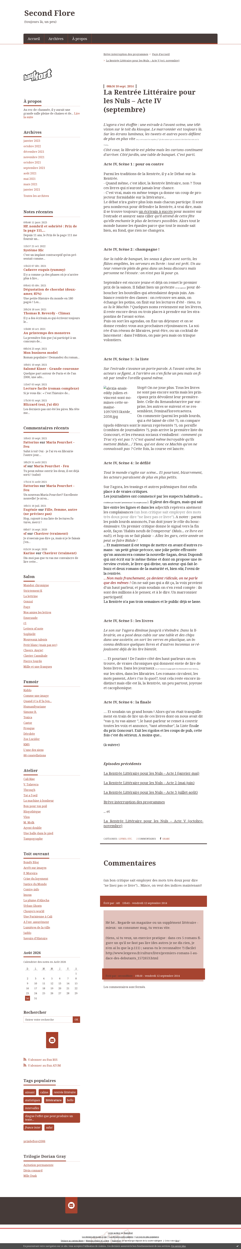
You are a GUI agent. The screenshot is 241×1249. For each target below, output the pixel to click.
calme (44, 1092)
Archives (56, 38)
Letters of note (33, 628)
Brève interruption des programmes (126, 54)
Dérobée (29, 734)
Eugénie (30, 509)
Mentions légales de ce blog (97, 1240)
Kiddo (27, 690)
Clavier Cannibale (35, 656)
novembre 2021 (33, 157)
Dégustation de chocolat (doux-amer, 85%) (49, 291)
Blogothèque (32, 811)
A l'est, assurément (36, 922)
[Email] (52, 1040)
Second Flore (49, 13)
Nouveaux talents (35, 639)
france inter (32, 1127)
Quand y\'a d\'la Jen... (37, 701)
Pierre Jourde (32, 661)
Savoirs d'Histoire (35, 938)
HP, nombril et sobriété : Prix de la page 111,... (50, 228)
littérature (54, 1100)
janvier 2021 (31, 189)
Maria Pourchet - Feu (48, 444)
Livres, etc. (125, 838)
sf (24, 466)
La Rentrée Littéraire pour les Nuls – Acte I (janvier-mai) (151, 773)
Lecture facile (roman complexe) (51, 388)
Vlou (26, 817)
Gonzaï (28, 601)
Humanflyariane (34, 707)
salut (49, 1127)
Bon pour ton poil (35, 806)
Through (29, 790)
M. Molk (28, 822)
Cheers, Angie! (33, 650)
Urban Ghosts (32, 906)
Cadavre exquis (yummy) (44, 270)
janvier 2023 (31, 141)
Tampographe (33, 839)
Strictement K (32, 591)
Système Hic (33, 250)
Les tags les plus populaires (147, 1237)
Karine (29, 553)
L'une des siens (33, 750)
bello (70, 1100)
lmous (27, 895)
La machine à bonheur (38, 801)
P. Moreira (30, 873)
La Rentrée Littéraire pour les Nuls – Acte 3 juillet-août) (151, 792)
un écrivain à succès (156, 211)
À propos (79, 38)
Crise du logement (35, 879)
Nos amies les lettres (37, 612)
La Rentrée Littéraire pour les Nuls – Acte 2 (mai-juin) (149, 782)
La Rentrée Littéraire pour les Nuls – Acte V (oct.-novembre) (142, 60)
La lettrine (30, 596)
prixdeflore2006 (34, 1141)
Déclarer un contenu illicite (72, 1240)
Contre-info (31, 889)
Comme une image (36, 696)
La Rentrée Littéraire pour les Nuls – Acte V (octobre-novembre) (153, 823)
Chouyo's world (33, 911)
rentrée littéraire (65, 1092)
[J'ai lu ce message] (237, 1246)
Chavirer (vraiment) (51, 533)
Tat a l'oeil (30, 795)
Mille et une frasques (37, 667)
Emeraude (30, 618)
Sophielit (29, 634)
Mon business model (40, 352)
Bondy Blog (31, 862)
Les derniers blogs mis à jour (94, 1237)
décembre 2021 (33, 152)
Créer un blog (114, 1233)
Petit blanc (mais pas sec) (40, 645)
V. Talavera (30, 784)
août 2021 (30, 173)
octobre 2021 (32, 162)
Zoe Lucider (31, 739)
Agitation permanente (38, 1165)
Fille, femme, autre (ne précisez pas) (50, 511)
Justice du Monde (35, 884)
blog (177, 1240)
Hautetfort (128, 1233)
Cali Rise (29, 779)
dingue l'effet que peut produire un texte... (49, 1118)
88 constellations (34, 755)
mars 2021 (30, 184)
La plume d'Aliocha (36, 900)
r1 (24, 623)
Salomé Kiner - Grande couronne (51, 368)
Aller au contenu (13, 3)
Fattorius (31, 442)
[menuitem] (33, 38)
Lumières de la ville (36, 927)
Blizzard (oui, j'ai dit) (41, 404)
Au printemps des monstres (46, 333)
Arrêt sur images (34, 868)
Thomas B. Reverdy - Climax (46, 313)
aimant (30, 1092)
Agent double (32, 828)
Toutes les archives (36, 196)
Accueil (34, 38)
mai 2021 (29, 179)
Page (26, 607)
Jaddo (27, 933)
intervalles (32, 1108)
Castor (27, 723)
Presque (29, 728)
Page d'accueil (161, 54)
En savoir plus (178, 1246)
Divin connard (33, 1170)
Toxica (27, 717)
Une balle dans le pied (38, 833)
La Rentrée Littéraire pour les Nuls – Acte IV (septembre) (149, 100)
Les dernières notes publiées (121, 1237)
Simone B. (30, 712)
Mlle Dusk (30, 1176)
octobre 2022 (32, 146)
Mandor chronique (36, 585)
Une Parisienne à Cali (37, 916)
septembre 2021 (34, 168)
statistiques (32, 1100)
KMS (26, 744)
